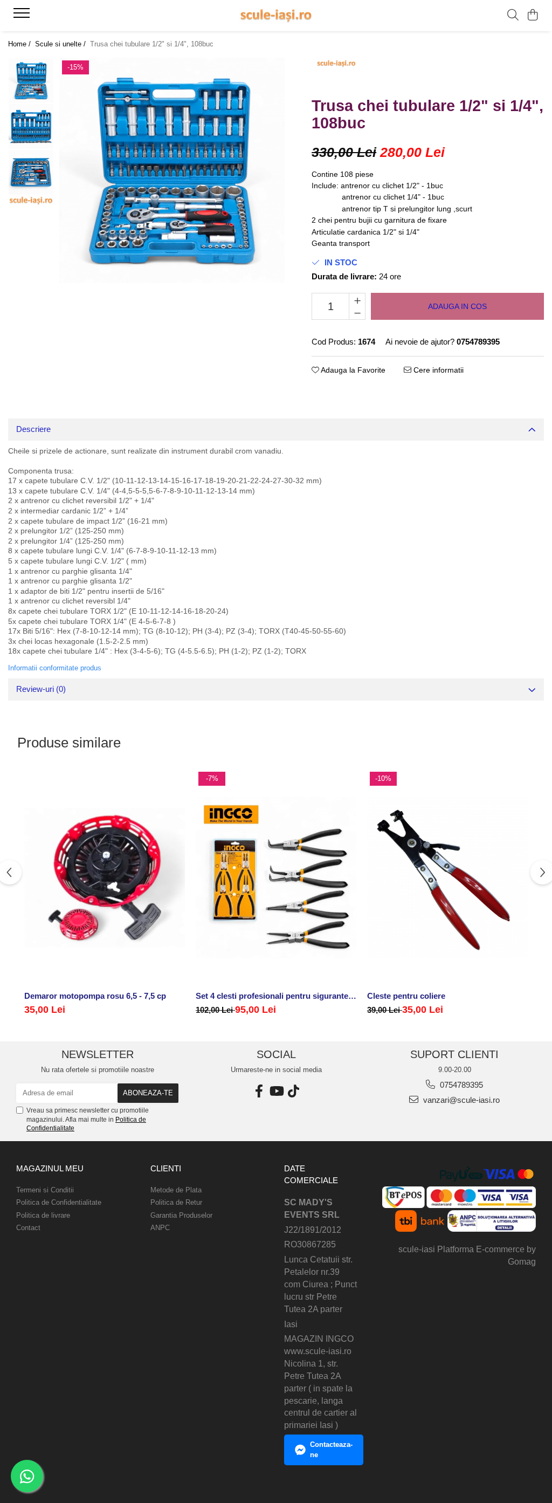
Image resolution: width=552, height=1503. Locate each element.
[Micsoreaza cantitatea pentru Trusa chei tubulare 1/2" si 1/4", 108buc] (357, 313)
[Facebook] (258, 1091)
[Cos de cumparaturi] (533, 15)
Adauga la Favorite (352, 370)
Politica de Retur (176, 1202)
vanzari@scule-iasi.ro (460, 1099)
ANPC (160, 1228)
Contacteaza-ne (331, 1449)
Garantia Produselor (181, 1215)
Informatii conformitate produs (54, 668)
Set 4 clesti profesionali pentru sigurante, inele (276, 995)
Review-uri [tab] (41, 689)
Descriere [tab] (33, 429)
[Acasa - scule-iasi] (276, 16)
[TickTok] (293, 1091)
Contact (28, 1228)
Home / (20, 44)
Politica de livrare (43, 1215)
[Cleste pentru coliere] (447, 877)
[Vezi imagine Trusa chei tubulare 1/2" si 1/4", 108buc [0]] (31, 80)
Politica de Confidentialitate (58, 1202)
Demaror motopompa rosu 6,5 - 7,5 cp (95, 995)
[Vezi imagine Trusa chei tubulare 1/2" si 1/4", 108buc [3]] (31, 200)
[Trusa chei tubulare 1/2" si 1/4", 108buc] (172, 170)
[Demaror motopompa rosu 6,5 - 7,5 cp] (104, 877)
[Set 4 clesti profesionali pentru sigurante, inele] (276, 877)
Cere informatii (437, 370)
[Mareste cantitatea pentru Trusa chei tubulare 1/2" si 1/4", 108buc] (357, 300)
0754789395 (460, 1084)
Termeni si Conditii (45, 1190)
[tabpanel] (172, 170)
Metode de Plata (176, 1190)
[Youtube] (276, 1091)
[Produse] (22, 16)
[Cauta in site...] (513, 15)
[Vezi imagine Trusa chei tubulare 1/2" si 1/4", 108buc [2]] (31, 172)
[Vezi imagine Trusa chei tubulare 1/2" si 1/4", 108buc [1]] (31, 126)
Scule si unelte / (61, 44)
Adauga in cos (457, 306)
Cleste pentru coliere (406, 995)
